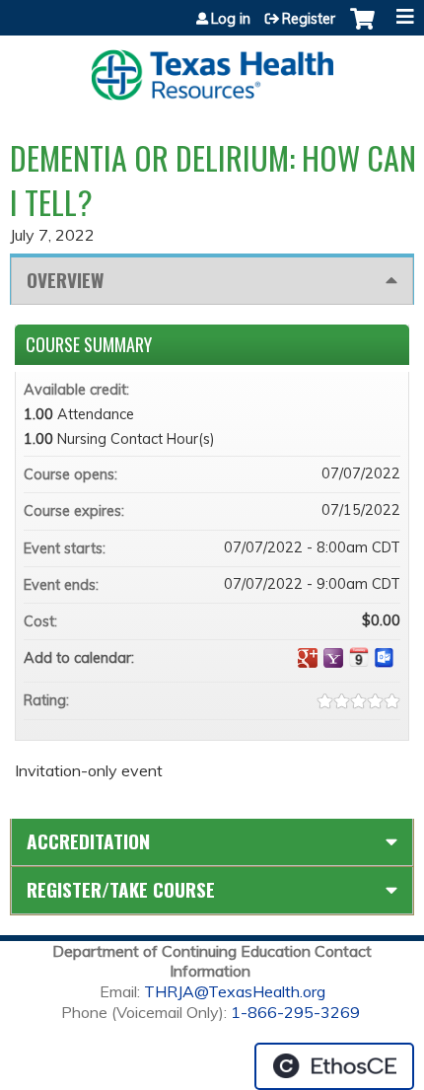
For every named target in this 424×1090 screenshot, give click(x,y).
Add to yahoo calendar (333, 658)
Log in (230, 19)
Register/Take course (121, 889)
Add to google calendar (308, 658)
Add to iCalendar (359, 657)
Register (308, 19)
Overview (65, 279)
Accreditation (88, 841)
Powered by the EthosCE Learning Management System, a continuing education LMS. (334, 1066)
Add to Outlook (384, 658)
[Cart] (362, 28)
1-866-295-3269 (295, 1012)
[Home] (212, 68)
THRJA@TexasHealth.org (234, 991)
